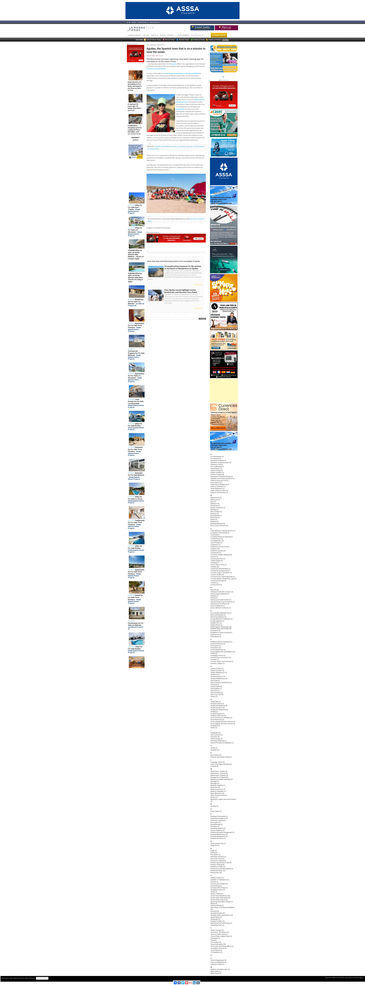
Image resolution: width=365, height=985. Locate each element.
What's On (154, 35)
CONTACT (134, 22)
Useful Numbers (183, 35)
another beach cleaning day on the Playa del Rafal (181, 73)
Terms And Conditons (330, 977)
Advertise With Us (359, 977)
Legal (346, 977)
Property (170, 35)
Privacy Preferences (42, 978)
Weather (163, 35)
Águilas (174, 64)
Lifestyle (146, 35)
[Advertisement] (223, 391)
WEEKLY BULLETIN (154, 22)
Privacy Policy (340, 977)
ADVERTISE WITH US (143, 22)
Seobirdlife (180, 109)
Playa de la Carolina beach (156, 69)
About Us (351, 977)
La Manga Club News (134, 35)
